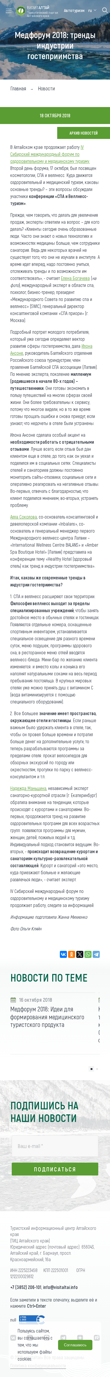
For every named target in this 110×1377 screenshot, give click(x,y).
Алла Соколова (23, 516)
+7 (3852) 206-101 (25, 1287)
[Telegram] (96, 954)
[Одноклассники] (71, 954)
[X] (79, 954)
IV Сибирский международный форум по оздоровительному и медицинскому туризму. (50, 154)
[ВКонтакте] (63, 954)
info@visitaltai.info (60, 1287)
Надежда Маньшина (28, 788)
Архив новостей (84, 132)
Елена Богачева (75, 278)
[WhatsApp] (88, 954)
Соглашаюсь (75, 1345)
